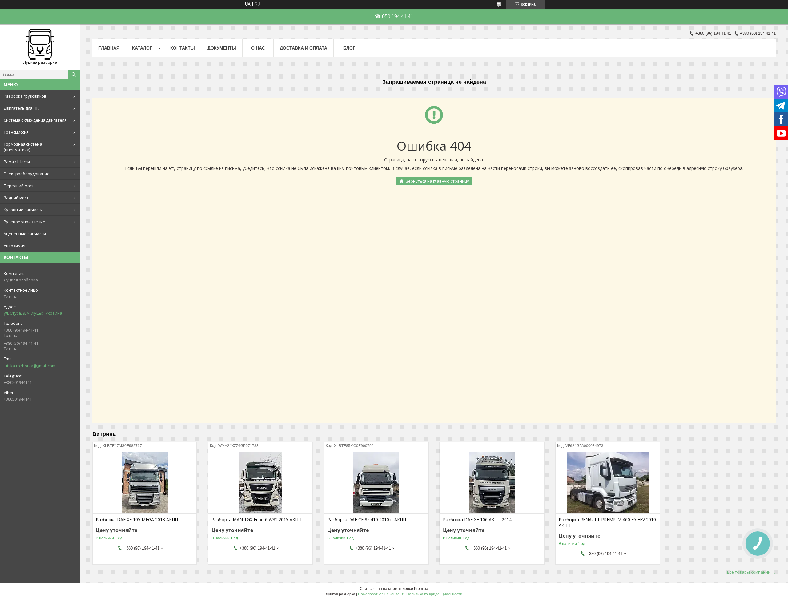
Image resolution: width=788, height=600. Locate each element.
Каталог (142, 48)
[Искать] (74, 74)
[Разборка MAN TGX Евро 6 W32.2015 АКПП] (260, 482)
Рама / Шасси (17, 161)
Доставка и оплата (303, 48)
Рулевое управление (24, 221)
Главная (108, 48)
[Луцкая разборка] (40, 44)
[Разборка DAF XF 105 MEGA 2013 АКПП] (144, 482)
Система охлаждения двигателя (35, 120)
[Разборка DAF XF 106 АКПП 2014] (492, 482)
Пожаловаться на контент (381, 594)
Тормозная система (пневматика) (23, 146)
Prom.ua (421, 588)
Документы (221, 48)
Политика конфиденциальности (434, 594)
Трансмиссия (16, 132)
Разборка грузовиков (25, 96)
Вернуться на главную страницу (437, 181)
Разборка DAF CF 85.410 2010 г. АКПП (366, 519)
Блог (349, 48)
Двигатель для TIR (21, 108)
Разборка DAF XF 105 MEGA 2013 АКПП (137, 519)
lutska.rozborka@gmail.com (29, 365)
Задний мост (16, 197)
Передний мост (19, 185)
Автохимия (14, 245)
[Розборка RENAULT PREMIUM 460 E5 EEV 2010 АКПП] (607, 482)
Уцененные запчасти (25, 233)
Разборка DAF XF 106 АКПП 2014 (477, 519)
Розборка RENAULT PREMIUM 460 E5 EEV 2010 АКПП (607, 522)
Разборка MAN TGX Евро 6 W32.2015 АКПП (256, 519)
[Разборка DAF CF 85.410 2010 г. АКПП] (376, 482)
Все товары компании (748, 572)
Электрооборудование (27, 173)
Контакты (182, 48)
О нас (258, 48)
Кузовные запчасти (23, 209)
